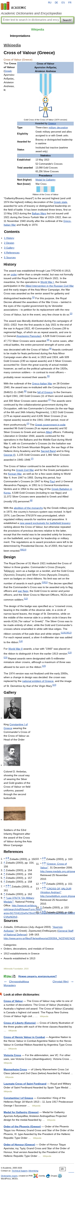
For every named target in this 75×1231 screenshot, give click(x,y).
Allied (49, 432)
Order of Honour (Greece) (19, 1144)
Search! (67, 20)
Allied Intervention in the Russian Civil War (49, 285)
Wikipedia (37, 29)
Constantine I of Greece (18, 1097)
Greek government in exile (50, 424)
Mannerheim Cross (15, 1069)
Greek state (60, 202)
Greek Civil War (25, 470)
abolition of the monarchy (28, 507)
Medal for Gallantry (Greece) (21, 1112)
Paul (52, 481)
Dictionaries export (9, 1176)
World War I (47, 282)
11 (46, 582)
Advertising (33, 1171)
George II (9, 454)
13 (66, 633)
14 (21, 641)
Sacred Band (48, 451)
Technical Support (19, 1171)
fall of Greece (45, 392)
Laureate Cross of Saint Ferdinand (25, 1083)
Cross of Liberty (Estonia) (20, 1022)
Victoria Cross (12, 1055)
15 (5, 657)
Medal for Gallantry (45, 180)
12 (26, 598)
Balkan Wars (39, 213)
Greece (52, 123)
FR (69, 2)
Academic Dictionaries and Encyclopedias (31, 13)
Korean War (14, 473)
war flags (23, 591)
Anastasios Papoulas (28, 336)
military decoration (58, 127)
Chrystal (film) (61, 981)
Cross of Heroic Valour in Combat (24, 1037)
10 (24, 550)
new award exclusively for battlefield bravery (45, 523)
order (14, 274)
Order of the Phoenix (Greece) (22, 1126)
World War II (15, 648)
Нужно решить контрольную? (37, 976)
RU (49, 2)
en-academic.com (14, 6)
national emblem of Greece (38, 681)
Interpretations (20, 35)
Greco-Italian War (42, 383)
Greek (8, 71)
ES (63, 2)
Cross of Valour (13, 1001)
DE (56, 2)
